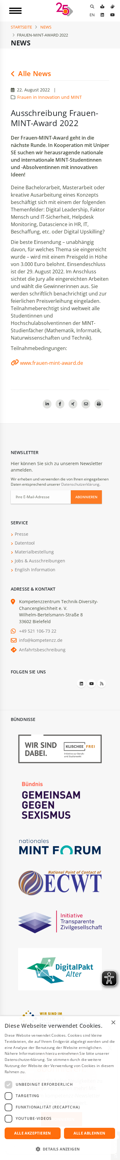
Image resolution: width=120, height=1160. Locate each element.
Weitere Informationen (46, 1071)
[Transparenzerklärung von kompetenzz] (60, 921)
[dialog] (60, 1088)
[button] (60, 1149)
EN (92, 14)
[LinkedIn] (102, 14)
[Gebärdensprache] (112, 6)
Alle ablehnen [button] (89, 1133)
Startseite (21, 27)
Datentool (25, 543)
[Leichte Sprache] (102, 6)
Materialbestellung (34, 552)
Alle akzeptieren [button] (32, 1133)
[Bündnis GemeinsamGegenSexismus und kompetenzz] (60, 800)
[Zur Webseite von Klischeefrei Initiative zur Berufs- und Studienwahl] (60, 748)
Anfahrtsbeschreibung (42, 650)
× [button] (113, 1022)
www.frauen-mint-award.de (51, 363)
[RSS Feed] (101, 683)
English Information (35, 569)
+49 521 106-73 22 (37, 631)
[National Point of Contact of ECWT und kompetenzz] (60, 882)
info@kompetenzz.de (40, 640)
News (45, 27)
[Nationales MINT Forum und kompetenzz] (60, 846)
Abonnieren (86, 497)
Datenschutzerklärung (80, 484)
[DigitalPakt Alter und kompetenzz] (60, 969)
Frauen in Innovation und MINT (49, 97)
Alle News (33, 73)
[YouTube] (112, 14)
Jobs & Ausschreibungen (40, 561)
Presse (21, 534)
